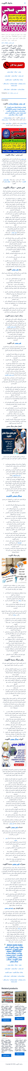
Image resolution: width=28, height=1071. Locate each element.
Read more (6, 1020)
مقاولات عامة (23, 34)
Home (3, 34)
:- (19, 615)
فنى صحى (20, 75)
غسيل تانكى (6, 89)
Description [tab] (5, 100)
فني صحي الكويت (11, 327)
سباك (15, 72)
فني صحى (17, 343)
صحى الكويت (8, 79)
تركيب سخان (5, 119)
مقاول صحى (10, 72)
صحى (19, 72)
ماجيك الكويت (7, 3)
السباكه (19, 542)
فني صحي (11, 42)
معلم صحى (7, 75)
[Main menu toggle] (24, 3)
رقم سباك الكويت (16, 475)
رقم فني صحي (9, 908)
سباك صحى (14, 75)
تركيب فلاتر (6, 83)
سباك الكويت (16, 79)
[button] (23, 8)
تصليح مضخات (13, 83)
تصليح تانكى (13, 89)
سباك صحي (14, 739)
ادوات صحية (14, 85)
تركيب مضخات (22, 83)
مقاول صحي (7, 181)
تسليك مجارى (21, 89)
